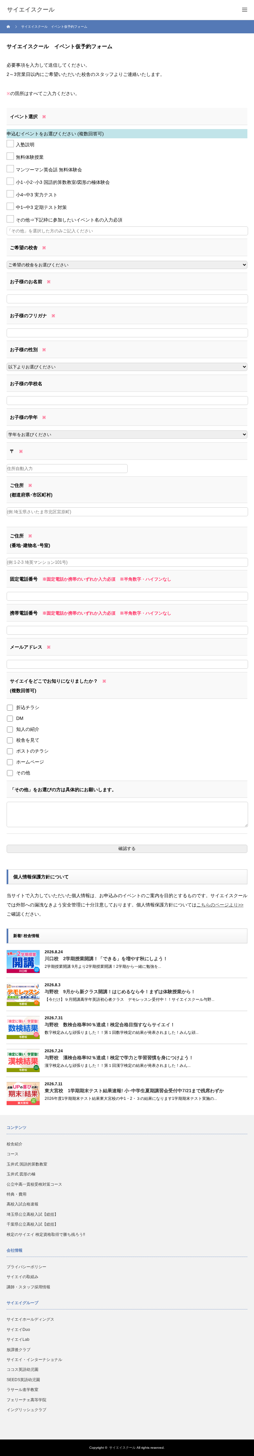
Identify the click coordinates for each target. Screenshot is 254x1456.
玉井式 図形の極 (21, 1174)
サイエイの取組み (22, 1276)
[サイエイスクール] (31, 10)
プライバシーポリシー (26, 1267)
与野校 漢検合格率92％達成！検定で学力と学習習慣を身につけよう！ (119, 1057)
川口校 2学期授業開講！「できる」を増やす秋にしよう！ (106, 958)
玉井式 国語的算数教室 (27, 1164)
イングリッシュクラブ (26, 1409)
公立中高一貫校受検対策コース (34, 1184)
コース (13, 1154)
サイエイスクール (122, 1447)
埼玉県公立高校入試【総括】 (32, 1214)
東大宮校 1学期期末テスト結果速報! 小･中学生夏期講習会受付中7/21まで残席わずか (134, 1090)
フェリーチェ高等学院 (26, 1400)
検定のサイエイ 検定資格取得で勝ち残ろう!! (46, 1234)
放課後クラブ (18, 1349)
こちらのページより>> (219, 904)
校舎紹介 (14, 1144)
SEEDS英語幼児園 (23, 1379)
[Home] (9, 26)
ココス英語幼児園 (22, 1369)
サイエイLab (18, 1339)
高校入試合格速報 (22, 1204)
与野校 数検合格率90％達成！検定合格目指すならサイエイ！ (110, 1024)
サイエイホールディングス (30, 1319)
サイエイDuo (18, 1329)
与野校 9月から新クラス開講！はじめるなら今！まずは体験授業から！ (120, 991)
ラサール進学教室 (22, 1389)
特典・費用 (16, 1194)
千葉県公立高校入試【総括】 (32, 1224)
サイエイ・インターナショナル (34, 1359)
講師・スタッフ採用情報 (28, 1287)
